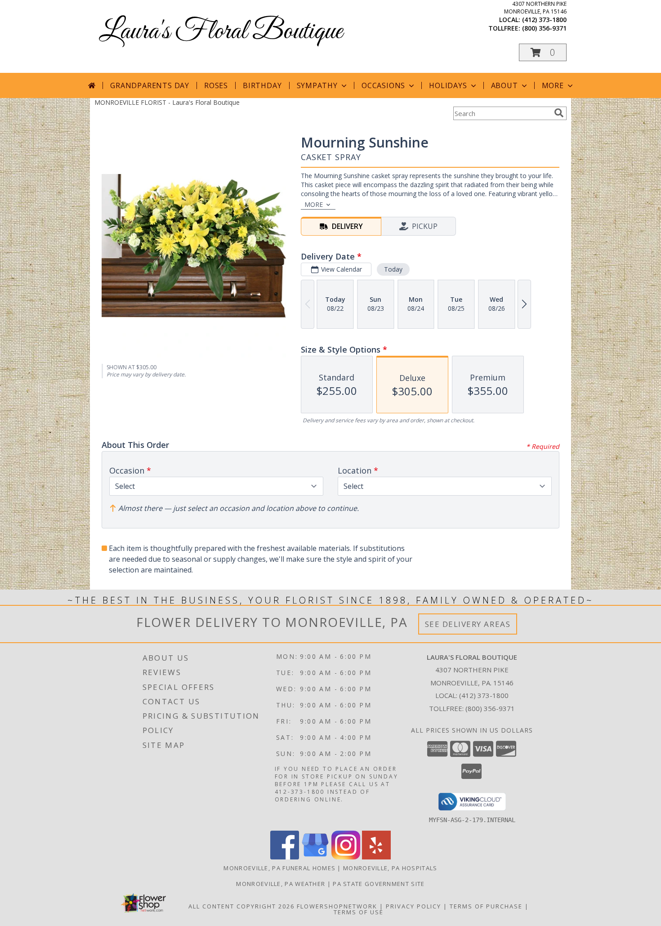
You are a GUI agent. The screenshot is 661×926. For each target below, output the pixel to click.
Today (393, 269)
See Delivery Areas (468, 624)
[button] (543, 52)
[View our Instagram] (345, 857)
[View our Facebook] (284, 857)
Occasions (383, 85)
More (553, 85)
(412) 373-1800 (544, 19)
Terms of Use (359, 912)
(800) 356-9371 (544, 28)
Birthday (262, 85)
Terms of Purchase (486, 906)
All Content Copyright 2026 (241, 906)
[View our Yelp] (376, 857)
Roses (216, 85)
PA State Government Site (378, 884)
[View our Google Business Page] (315, 857)
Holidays (448, 85)
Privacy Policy (413, 906)
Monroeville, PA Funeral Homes (279, 868)
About (504, 85)
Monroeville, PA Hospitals (390, 868)
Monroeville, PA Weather (280, 884)
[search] (559, 113)
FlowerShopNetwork (337, 906)
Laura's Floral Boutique (221, 31)
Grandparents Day (149, 85)
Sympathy (317, 85)
